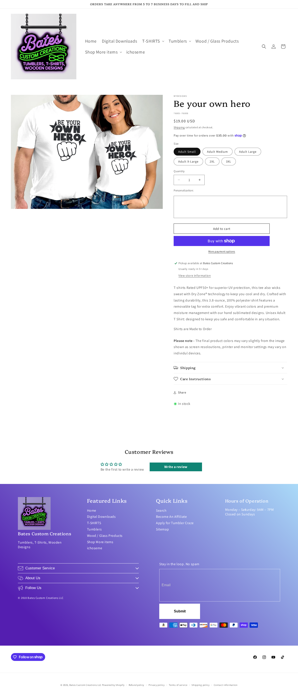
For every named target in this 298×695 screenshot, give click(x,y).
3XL (228, 161)
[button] (153, 41)
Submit (180, 611)
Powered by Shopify (113, 684)
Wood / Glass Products (105, 535)
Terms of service (178, 684)
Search (161, 510)
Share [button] (182, 392)
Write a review (175, 466)
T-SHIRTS (94, 523)
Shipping (179, 127)
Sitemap (162, 529)
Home (91, 510)
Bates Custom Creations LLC (85, 684)
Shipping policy (201, 684)
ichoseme (94, 548)
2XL (212, 161)
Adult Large (248, 152)
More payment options (221, 251)
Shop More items (100, 542)
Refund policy (136, 684)
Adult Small (187, 152)
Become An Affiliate (171, 516)
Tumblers (94, 529)
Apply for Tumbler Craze (175, 523)
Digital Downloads (101, 516)
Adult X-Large (188, 161)
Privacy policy (157, 684)
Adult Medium (217, 152)
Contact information (225, 684)
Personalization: (184, 190)
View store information (194, 275)
